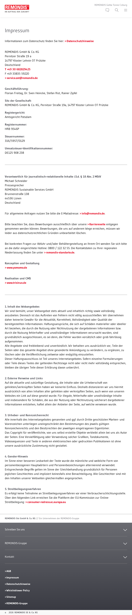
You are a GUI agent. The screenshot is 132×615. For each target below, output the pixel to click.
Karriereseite (97, 224)
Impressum (12, 577)
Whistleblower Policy (18, 590)
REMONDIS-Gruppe (17, 603)
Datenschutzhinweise (80, 41)
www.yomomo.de (17, 267)
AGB (8, 571)
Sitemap (11, 596)
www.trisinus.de (16, 283)
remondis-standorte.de (60, 252)
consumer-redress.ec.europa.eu (46, 502)
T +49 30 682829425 (17, 69)
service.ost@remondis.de (22, 78)
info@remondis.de (93, 213)
